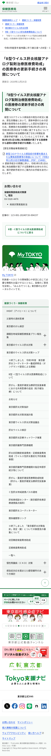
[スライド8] (26, 626)
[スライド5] (18, 626)
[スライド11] (34, 626)
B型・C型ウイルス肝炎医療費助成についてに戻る (25, 231)
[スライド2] (11, 626)
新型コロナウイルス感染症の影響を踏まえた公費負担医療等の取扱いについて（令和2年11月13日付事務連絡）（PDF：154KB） (27, 157)
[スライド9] (29, 626)
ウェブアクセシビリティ (14, 732)
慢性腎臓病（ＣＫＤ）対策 (20, 562)
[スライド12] (37, 626)
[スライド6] (21, 626)
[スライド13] (39, 626)
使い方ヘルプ (34, 732)
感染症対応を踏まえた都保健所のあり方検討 (24, 572)
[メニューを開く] (45, 9)
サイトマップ (8, 738)
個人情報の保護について (14, 727)
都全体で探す (43, 2)
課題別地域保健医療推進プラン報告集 (24, 335)
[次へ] (45, 626)
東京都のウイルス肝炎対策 (20, 344)
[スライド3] (13, 626)
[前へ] (6, 626)
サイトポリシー (25, 722)
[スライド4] (16, 626)
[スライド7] (24, 626)
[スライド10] (31, 626)
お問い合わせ (8, 722)
